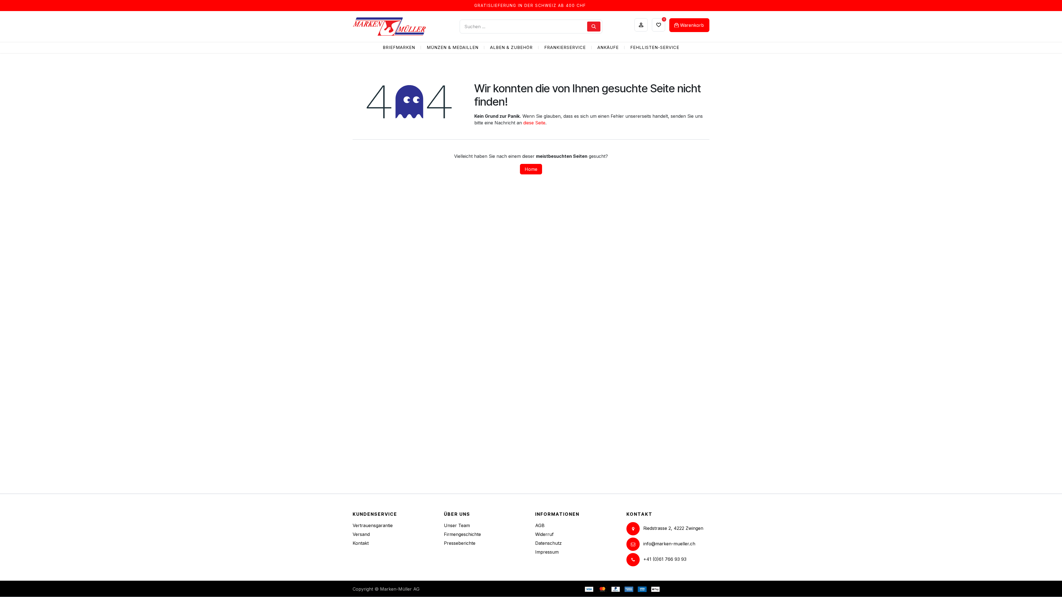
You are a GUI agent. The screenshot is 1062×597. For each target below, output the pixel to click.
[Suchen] (593, 27)
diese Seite (534, 122)
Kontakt (361, 543)
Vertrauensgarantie (373, 525)
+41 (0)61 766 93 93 (664, 559)
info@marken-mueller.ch (669, 544)
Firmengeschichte (462, 534)
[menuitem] (399, 47)
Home (531, 169)
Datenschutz (548, 543)
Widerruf (544, 534)
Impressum (547, 552)
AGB (540, 525)
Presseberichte (459, 543)
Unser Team (457, 525)
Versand (361, 534)
